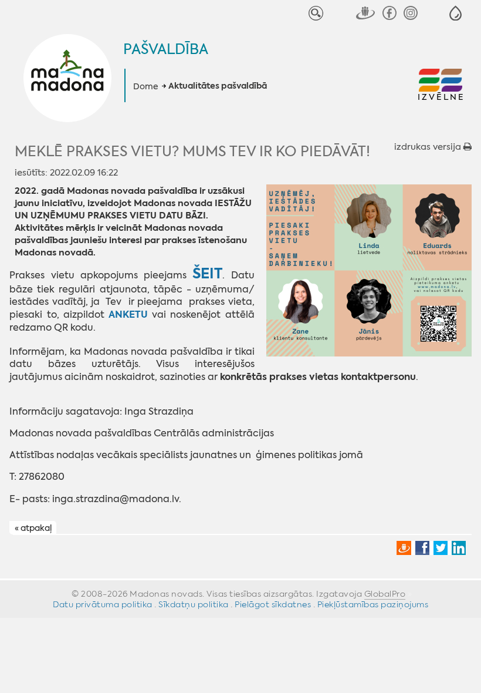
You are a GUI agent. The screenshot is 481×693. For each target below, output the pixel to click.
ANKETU (130, 314)
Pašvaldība (165, 49)
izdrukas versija (428, 147)
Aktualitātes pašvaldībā (217, 86)
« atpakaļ (33, 528)
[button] (455, 13)
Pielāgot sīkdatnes (273, 604)
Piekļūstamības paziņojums (373, 604)
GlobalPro (385, 593)
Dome (145, 86)
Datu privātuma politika (103, 604)
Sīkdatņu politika (193, 604)
